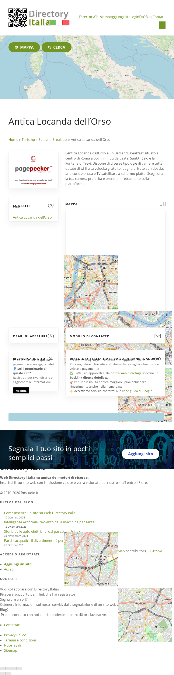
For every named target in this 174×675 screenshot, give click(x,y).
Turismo (28, 139)
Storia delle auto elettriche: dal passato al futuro (42, 531)
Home (13, 139)
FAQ (142, 16)
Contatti (159, 16)
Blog (149, 16)
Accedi (9, 569)
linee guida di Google (137, 391)
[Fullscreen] (14, 668)
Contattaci (12, 625)
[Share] (8, 668)
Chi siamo (102, 16)
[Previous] (3, 673)
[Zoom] (19, 668)
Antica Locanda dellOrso (32, 217)
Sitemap (10, 650)
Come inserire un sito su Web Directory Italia (40, 513)
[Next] (8, 673)
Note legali (12, 645)
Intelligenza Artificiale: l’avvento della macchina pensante (49, 522)
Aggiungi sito (120, 16)
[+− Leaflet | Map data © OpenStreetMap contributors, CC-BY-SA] (115, 262)
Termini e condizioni (20, 640)
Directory (86, 16)
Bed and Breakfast (52, 139)
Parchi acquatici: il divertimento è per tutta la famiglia (46, 540)
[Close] (3, 668)
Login (134, 16)
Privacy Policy (15, 635)
